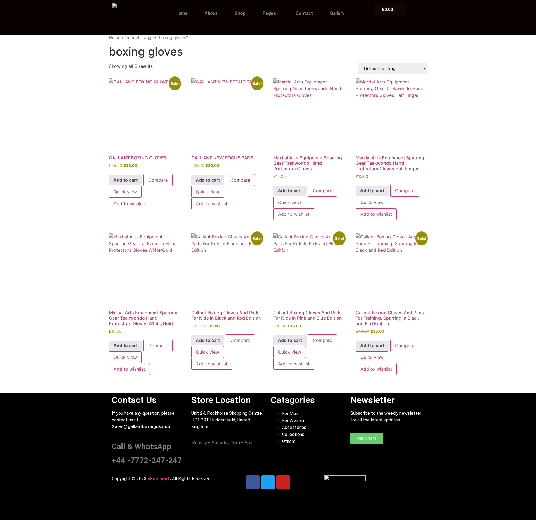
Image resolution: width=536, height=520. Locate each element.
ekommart (159, 478)
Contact (304, 13)
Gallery (337, 13)
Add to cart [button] (125, 180)
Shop (239, 13)
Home (181, 13)
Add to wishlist (129, 203)
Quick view (125, 192)
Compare (158, 180)
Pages (269, 13)
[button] (270, 13)
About (211, 13)
